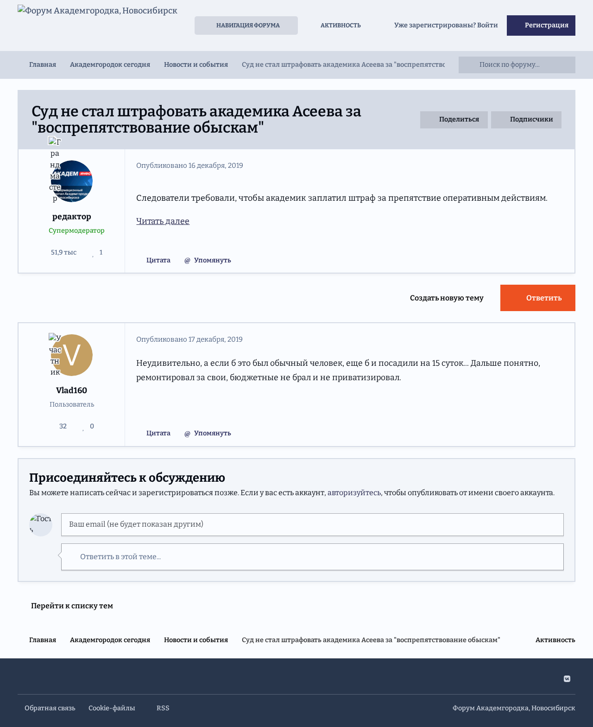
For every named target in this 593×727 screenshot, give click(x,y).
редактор (71, 217)
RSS (162, 708)
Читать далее (162, 221)
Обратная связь (50, 708)
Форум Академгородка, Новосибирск (514, 708)
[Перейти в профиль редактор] (72, 181)
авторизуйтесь (354, 492)
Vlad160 (71, 390)
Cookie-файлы (111, 708)
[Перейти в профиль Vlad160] (72, 355)
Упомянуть (212, 260)
